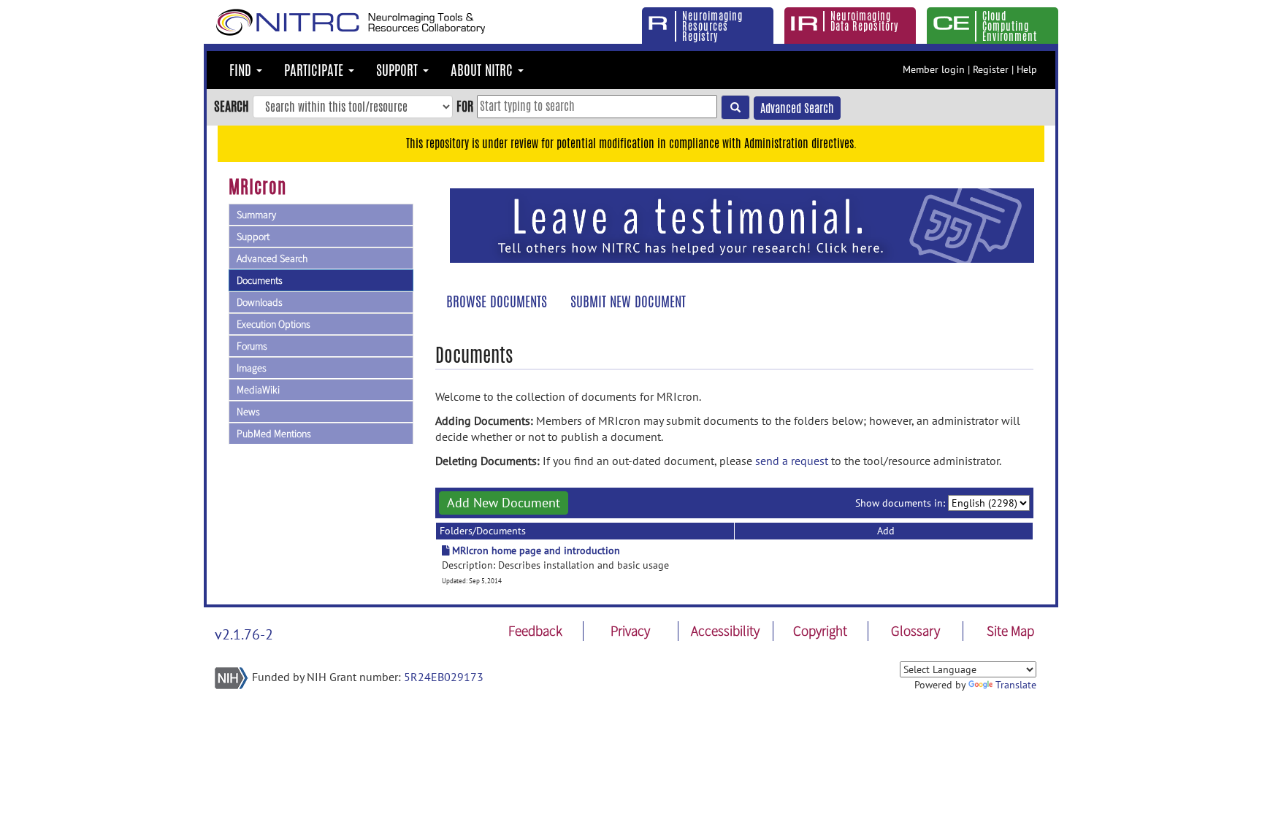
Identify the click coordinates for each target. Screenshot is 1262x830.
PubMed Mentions (274, 433)
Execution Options (273, 324)
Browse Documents (496, 301)
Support (253, 236)
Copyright (820, 630)
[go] (735, 107)
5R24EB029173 (443, 676)
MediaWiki (258, 389)
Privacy (630, 630)
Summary (256, 214)
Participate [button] (315, 70)
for (464, 105)
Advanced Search (797, 108)
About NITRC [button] (483, 70)
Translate (1015, 684)
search (231, 105)
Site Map (1010, 630)
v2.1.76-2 (244, 634)
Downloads (260, 302)
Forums (252, 346)
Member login (934, 69)
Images (252, 367)
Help (1027, 69)
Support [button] (398, 70)
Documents (260, 280)
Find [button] (242, 70)
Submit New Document (628, 301)
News (248, 411)
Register (991, 69)
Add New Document (503, 502)
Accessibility (725, 630)
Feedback (535, 630)
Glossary (915, 630)
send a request (791, 460)
